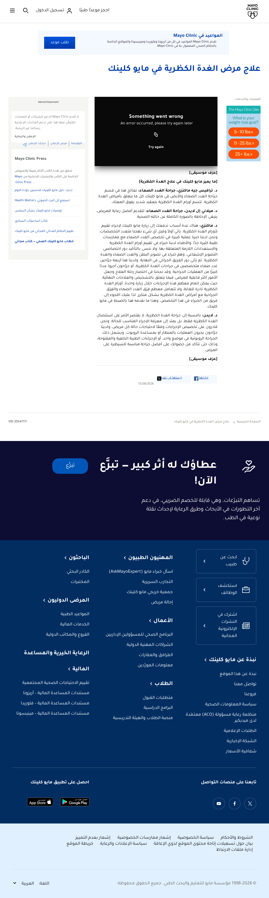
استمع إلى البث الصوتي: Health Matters (42, 201)
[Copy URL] (156, 135)
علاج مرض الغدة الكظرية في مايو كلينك (184, 69)
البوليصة (76, 143)
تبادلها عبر (201, 378)
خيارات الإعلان (37, 143)
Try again (156, 147)
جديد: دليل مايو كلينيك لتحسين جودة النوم (44, 190)
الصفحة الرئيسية (249, 422)
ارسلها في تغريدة (169, 378)
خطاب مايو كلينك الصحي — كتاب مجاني (44, 241)
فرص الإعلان (58, 143)
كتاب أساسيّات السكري (31, 221)
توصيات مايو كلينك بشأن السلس (38, 211)
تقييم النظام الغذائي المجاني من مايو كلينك (44, 231)
